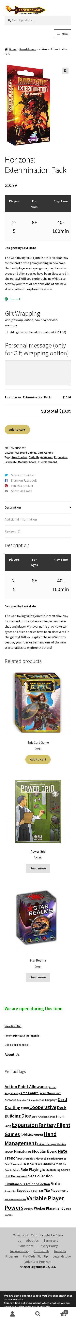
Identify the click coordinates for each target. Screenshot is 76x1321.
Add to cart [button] (38, 759)
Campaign (51, 1100)
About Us (32, 1240)
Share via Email (21, 491)
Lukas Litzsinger (47, 1144)
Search (38, 1314)
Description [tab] (13, 507)
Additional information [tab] (21, 519)
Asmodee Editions (26, 1100)
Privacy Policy (48, 1246)
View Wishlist (13, 1026)
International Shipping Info (22, 1035)
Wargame (28, 1208)
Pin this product (22, 486)
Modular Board (27, 462)
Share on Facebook (24, 480)
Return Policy (19, 1251)
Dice (26, 1115)
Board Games (27, 49)
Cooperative (42, 1107)
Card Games (45, 452)
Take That (37, 1191)
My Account (21, 1235)
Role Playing (31, 1169)
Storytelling (10, 1191)
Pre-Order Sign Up (35, 1256)
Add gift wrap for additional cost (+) (38, 332)
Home (12, 49)
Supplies (23, 1190)
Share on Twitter (22, 475)
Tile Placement (47, 462)
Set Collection (40, 1176)
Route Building (51, 1170)
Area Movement (50, 1093)
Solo (55, 1183)
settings (45, 1307)
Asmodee (10, 1100)
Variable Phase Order (15, 1199)
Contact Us (41, 1251)
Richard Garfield (52, 1164)
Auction (39, 1100)
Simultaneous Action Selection (27, 1184)
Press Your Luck (32, 1164)
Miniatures (22, 1151)
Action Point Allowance (26, 1086)
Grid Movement (31, 1135)
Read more (38, 868)
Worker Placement (48, 1208)
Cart (34, 1235)
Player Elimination (46, 1158)
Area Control (19, 457)
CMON (25, 1108)
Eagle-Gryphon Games (43, 1116)
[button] (65, 71)
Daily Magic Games (41, 457)
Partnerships (26, 1158)
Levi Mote (11, 462)
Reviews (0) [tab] (12, 531)
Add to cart (17, 429)
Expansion (60, 457)
